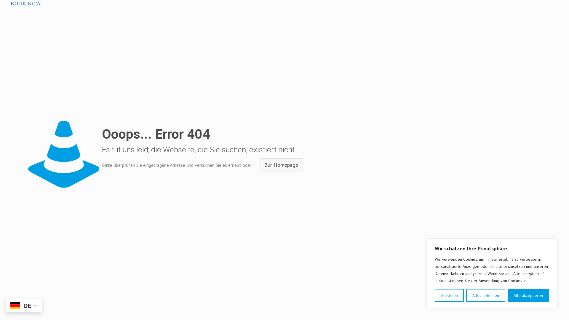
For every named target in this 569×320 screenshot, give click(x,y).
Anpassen (449, 295)
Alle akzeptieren (528, 295)
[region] (492, 273)
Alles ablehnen (485, 295)
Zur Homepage (281, 164)
